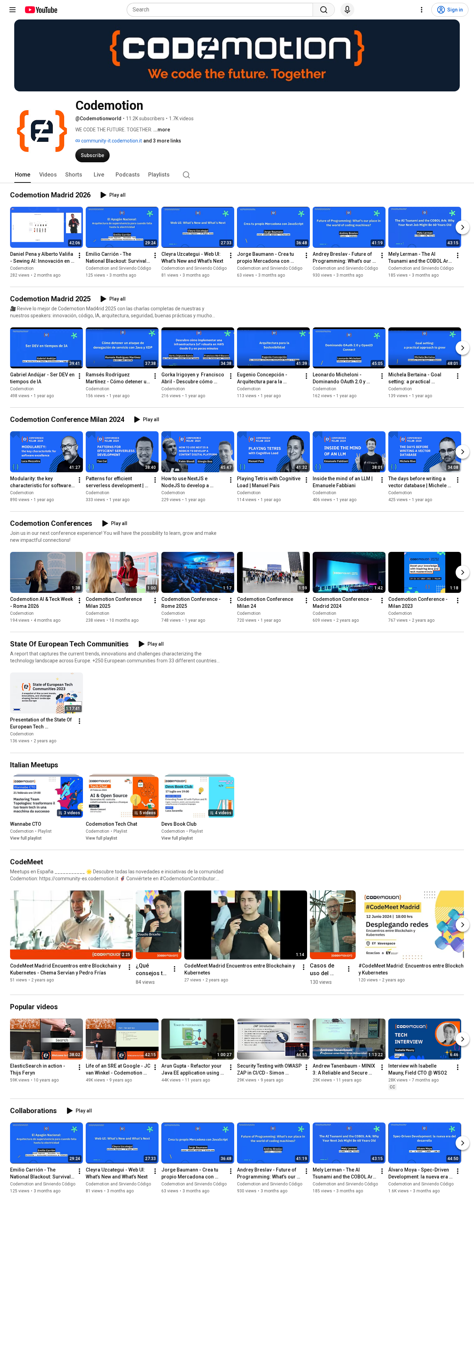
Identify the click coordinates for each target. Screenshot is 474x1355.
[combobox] (222, 10)
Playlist (45, 831)
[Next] (462, 227)
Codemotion (22, 268)
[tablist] (237, 174)
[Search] (324, 10)
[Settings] (421, 10)
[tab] (22, 174)
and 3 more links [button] (162, 141)
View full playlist (26, 838)
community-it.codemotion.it (111, 141)
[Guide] (12, 10)
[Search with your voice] (347, 10)
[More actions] (79, 255)
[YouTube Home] (40, 9)
